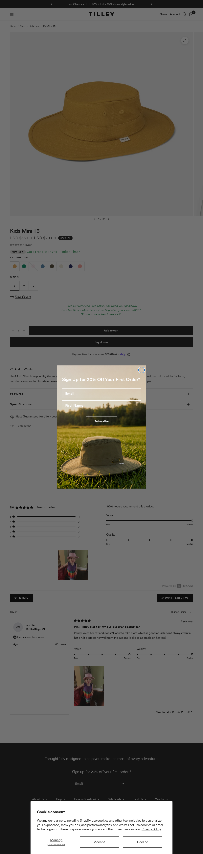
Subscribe (101, 421)
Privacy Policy (151, 829)
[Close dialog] (142, 370)
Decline (142, 842)
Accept (99, 842)
